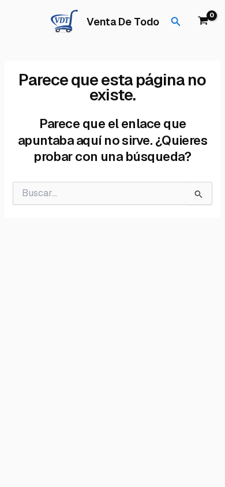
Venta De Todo (123, 21)
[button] (176, 21)
